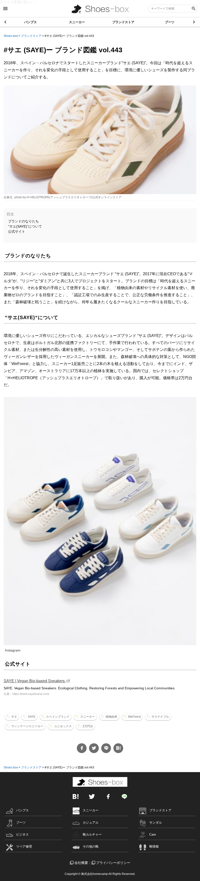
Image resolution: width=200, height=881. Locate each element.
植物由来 (111, 716)
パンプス (30, 22)
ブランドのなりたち (23, 221)
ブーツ (169, 22)
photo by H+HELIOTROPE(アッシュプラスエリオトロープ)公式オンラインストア (67, 197)
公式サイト (16, 231)
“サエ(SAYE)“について (25, 226)
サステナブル (160, 716)
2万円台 (87, 726)
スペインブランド (58, 716)
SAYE (31, 716)
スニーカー (77, 22)
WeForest (134, 716)
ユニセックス (63, 726)
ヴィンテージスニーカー (27, 726)
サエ (14, 716)
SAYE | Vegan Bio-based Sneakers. (35, 681)
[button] (194, 22)
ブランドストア (123, 22)
